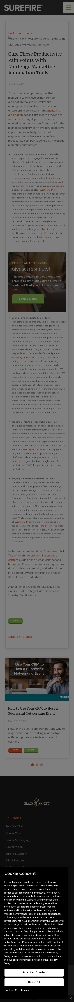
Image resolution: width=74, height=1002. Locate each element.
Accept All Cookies (34, 972)
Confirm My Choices (16, 990)
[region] (34, 933)
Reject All (34, 982)
